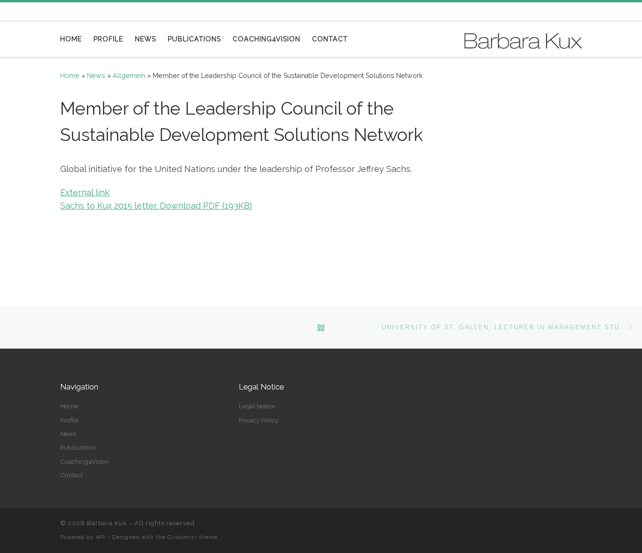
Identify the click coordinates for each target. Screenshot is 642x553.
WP (100, 537)
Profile (69, 420)
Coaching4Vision (84, 461)
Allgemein (129, 75)
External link (85, 192)
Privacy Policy (258, 420)
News (96, 75)
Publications (77, 447)
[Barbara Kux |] (523, 39)
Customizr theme (192, 537)
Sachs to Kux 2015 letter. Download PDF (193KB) (156, 205)
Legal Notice (257, 406)
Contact (71, 475)
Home (69, 75)
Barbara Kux (107, 523)
